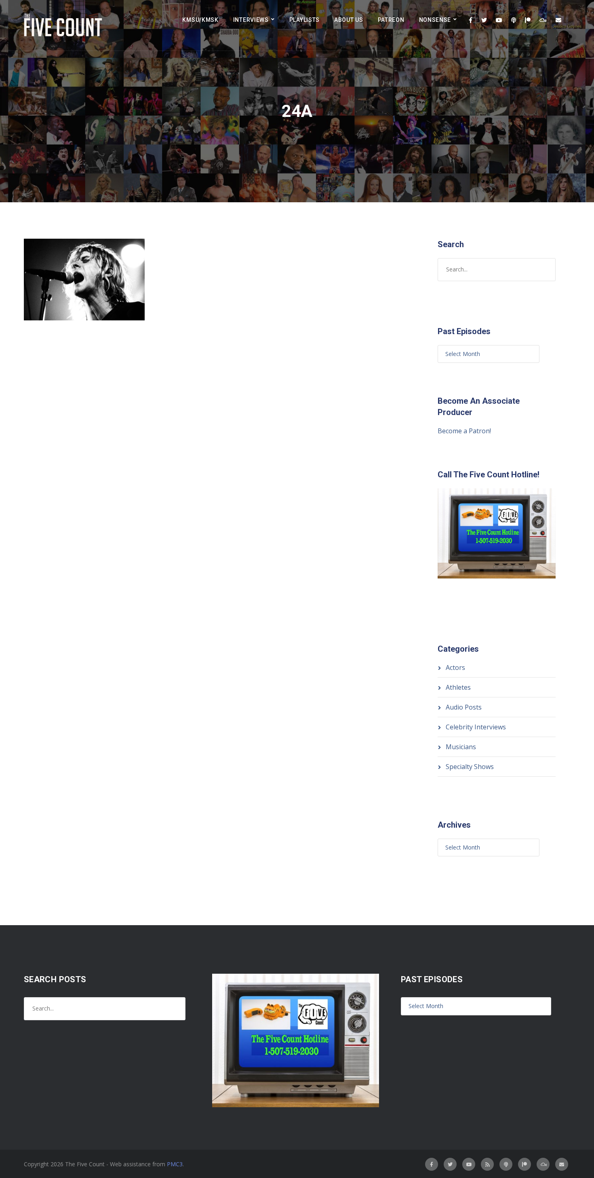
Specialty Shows (470, 766)
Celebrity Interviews (476, 726)
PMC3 (175, 1164)
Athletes (458, 687)
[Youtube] (499, 20)
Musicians (461, 746)
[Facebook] (470, 20)
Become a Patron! (464, 430)
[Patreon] (527, 20)
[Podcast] (513, 20)
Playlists (304, 20)
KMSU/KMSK (200, 20)
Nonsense (435, 20)
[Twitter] (484, 20)
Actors (455, 667)
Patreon (391, 20)
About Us (348, 20)
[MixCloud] (543, 20)
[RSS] (487, 1164)
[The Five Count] (64, 25)
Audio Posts (464, 707)
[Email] (558, 20)
